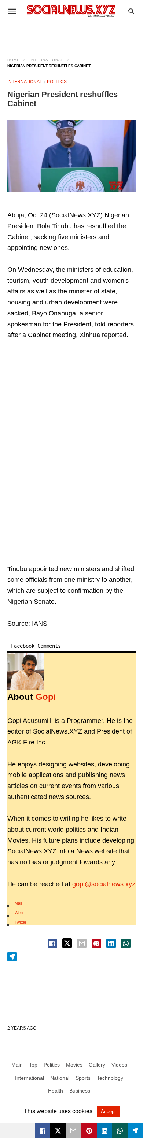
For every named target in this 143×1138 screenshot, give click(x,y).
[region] (71, 35)
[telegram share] (12, 956)
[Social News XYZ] (71, 10)
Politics (57, 81)
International (47, 60)
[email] (73, 1130)
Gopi (46, 697)
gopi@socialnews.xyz (103, 884)
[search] (131, 11)
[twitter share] (67, 943)
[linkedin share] (111, 943)
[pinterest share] (96, 943)
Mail (18, 903)
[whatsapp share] (126, 943)
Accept (108, 1111)
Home (13, 60)
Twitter (20, 922)
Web (19, 912)
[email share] (82, 943)
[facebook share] (52, 943)
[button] (71, 156)
